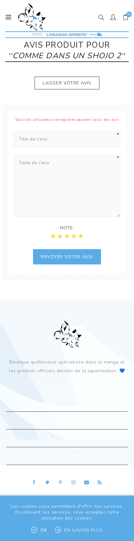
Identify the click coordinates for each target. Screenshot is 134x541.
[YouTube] (87, 482)
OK (44, 530)
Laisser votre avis (67, 83)
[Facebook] (34, 482)
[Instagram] (74, 482)
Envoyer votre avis (67, 257)
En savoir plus (83, 530)
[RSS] (100, 482)
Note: (67, 228)
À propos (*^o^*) (67, 389)
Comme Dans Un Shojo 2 (67, 55)
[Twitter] (47, 482)
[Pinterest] (60, 482)
